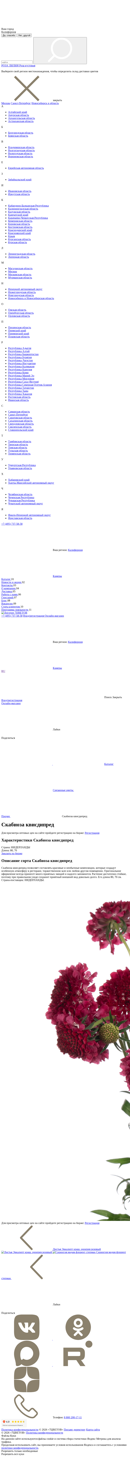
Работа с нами (9, 594)
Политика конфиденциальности (19, 1429)
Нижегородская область (22, 292)
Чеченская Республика (21, 497)
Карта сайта (93, 1429)
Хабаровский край (19, 479)
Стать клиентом (10, 606)
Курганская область (19, 239)
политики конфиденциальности (19, 1447)
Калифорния (75, 550)
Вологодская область (20, 153)
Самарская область (19, 411)
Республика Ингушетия (22, 363)
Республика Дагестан (20, 360)
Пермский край (17, 330)
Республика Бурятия (20, 357)
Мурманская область (20, 277)
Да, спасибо (9, 35)
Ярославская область (20, 518)
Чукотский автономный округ (25, 503)
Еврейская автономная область (26, 168)
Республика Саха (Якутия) (23, 381)
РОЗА (5, 65)
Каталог (6, 579)
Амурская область (18, 115)
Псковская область (19, 336)
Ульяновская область (20, 468)
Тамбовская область (19, 441)
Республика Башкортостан (23, 354)
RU (3, 671)
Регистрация (92, 832)
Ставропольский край (21, 429)
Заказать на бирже (11, 853)
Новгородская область (21, 295)
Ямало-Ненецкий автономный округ (29, 515)
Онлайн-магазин (54, 615)
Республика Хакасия (20, 393)
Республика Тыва (18, 390)
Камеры (57, 576)
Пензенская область (19, 327)
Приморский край (18, 333)
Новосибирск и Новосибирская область (31, 298)
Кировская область (19, 224)
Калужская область (19, 211)
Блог (4, 600)
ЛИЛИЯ (14, 65)
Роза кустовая (27, 65)
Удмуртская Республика (22, 465)
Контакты (7, 585)
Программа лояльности (15, 609)
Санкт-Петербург (21, 103)
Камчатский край (18, 214)
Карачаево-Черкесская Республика (28, 217)
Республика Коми (18, 372)
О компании (8, 588)
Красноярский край (19, 233)
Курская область (17, 242)
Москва (5, 103)
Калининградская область (23, 208)
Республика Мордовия (21, 378)
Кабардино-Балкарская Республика (28, 205)
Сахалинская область (20, 420)
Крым (11, 236)
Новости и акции (11, 582)
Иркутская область (19, 194)
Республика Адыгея (19, 348)
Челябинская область (20, 494)
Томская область (17, 447)
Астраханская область (21, 121)
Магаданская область (20, 268)
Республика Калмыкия (21, 366)
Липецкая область (18, 256)
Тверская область (18, 444)
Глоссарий (7, 597)
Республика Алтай (19, 351)
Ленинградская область (21, 253)
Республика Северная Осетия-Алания (30, 384)
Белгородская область (20, 132)
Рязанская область (18, 400)
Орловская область (19, 315)
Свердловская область (21, 423)
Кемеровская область (20, 220)
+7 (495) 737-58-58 (12, 523)
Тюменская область (19, 453)
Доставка (7, 591)
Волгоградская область (21, 150)
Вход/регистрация (34, 615)
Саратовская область (20, 417)
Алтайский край (17, 112)
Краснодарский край (20, 230)
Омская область (17, 309)
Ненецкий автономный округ (25, 289)
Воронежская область (20, 156)
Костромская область (20, 227)
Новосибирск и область (45, 103)
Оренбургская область (21, 312)
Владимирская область (21, 147)
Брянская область (18, 135)
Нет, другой (24, 35)
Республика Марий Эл (21, 375)
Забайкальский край (19, 179)
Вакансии (7, 603)
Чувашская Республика (21, 500)
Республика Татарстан (21, 387)
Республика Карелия (20, 369)
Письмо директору (74, 1429)
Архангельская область (21, 118)
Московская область (19, 274)
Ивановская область (19, 191)
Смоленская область (19, 426)
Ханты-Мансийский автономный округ (31, 482)
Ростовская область (19, 397)
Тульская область (18, 450)
